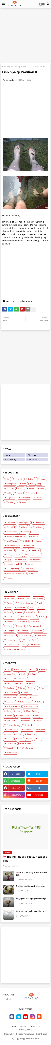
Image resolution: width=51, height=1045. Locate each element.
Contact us (35, 1026)
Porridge (39, 720)
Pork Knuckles (12, 720)
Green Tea (27, 692)
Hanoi (24, 483)
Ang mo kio (11, 522)
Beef (33, 669)
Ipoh (40, 603)
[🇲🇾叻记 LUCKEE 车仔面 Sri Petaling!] (8, 902)
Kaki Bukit (26, 541)
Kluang (19, 612)
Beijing (31, 479)
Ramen (27, 725)
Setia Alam (11, 635)
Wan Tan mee (27, 748)
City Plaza (23, 527)
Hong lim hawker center (16, 536)
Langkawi (10, 621)
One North (30, 545)
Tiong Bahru (29, 568)
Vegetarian (26, 743)
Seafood (41, 729)
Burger (35, 674)
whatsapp (16, 781)
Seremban (24, 630)
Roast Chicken (12, 729)
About (23, 1026)
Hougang (35, 536)
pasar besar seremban (16, 649)
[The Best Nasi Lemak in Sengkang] (8, 889)
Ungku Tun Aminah (32, 644)
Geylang (26, 532)
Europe (42, 479)
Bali (8, 479)
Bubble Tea (11, 674)
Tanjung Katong (13, 568)
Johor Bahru (21, 607)
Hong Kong (36, 483)
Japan (31, 488)
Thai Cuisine (11, 743)
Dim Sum (10, 688)
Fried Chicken (12, 692)
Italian (39, 702)
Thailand (10, 502)
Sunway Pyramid (13, 640)
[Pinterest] (22, 309)
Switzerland (25, 497)
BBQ (8, 669)
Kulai (43, 617)
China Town (39, 522)
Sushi (20, 739)
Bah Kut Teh (21, 669)
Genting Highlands (25, 603)
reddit (39, 781)
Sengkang (35, 550)
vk (39, 788)
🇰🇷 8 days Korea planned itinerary (31, 911)
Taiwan (38, 497)
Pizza (37, 715)
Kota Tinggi (32, 612)
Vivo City (34, 573)
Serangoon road (33, 555)
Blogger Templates (25, 1034)
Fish (42, 688)
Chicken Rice (21, 679)
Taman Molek (31, 640)
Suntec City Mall (13, 564)
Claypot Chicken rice (15, 683)
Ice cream (10, 702)
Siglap (9, 559)
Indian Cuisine (25, 702)
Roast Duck (28, 729)
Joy (14, 301)
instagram (16, 795)
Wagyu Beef (11, 748)
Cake (8, 679)
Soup (8, 734)
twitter (39, 774)
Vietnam (22, 502)
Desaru (9, 603)
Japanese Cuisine (13, 706)
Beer (43, 669)
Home (5, 66)
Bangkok (18, 479)
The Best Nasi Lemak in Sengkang (30, 886)
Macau (19, 493)
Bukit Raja (10, 598)
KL (33, 607)
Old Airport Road (13, 545)
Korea (42, 488)
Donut (22, 688)
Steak (18, 734)
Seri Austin (38, 630)
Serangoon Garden (14, 555)
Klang (9, 612)
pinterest (15, 788)
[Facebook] (4, 309)
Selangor (10, 630)
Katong (39, 541)
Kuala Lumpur (16, 66)
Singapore (11, 497)
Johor (9, 607)
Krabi (9, 493)
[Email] (27, 309)
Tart (30, 739)
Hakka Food (11, 697)
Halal (24, 697)
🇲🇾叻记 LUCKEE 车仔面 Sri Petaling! (31, 898)
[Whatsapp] (16, 309)
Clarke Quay (37, 527)
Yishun (9, 578)
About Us (32, 455)
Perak (20, 626)
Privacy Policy (10, 459)
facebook (16, 774)
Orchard (10, 550)
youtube (39, 795)
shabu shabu (12, 752)
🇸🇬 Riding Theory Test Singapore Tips (25, 858)
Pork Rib (26, 720)
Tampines (29, 564)
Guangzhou (11, 483)
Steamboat (31, 734)
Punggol (22, 550)
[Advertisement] (25, 36)
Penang (9, 626)
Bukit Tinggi (24, 598)
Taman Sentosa (13, 644)
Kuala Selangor (29, 617)
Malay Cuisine (31, 711)
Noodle (9, 715)
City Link (10, 527)
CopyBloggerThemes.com (27, 1038)
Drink (32, 688)
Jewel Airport (12, 541)
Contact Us (32, 459)
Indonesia (10, 488)
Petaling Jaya (34, 626)
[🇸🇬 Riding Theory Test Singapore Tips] (25, 831)
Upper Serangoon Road (16, 573)
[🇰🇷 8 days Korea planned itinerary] (8, 915)
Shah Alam (41, 635)
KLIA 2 (42, 607)
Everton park (12, 532)
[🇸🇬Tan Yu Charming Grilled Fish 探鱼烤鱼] (8, 876)
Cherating (39, 598)
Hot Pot (35, 697)
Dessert (31, 683)
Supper (9, 739)
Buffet (23, 674)
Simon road (21, 559)
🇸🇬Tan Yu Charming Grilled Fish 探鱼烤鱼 (32, 873)
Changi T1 (25, 522)
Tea (39, 739)
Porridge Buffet (13, 725)
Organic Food (23, 715)
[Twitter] (10, 309)
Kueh (8, 711)
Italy (21, 488)
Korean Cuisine (32, 706)
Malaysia (31, 493)
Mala (18, 711)
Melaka (36, 621)
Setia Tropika (26, 635)
